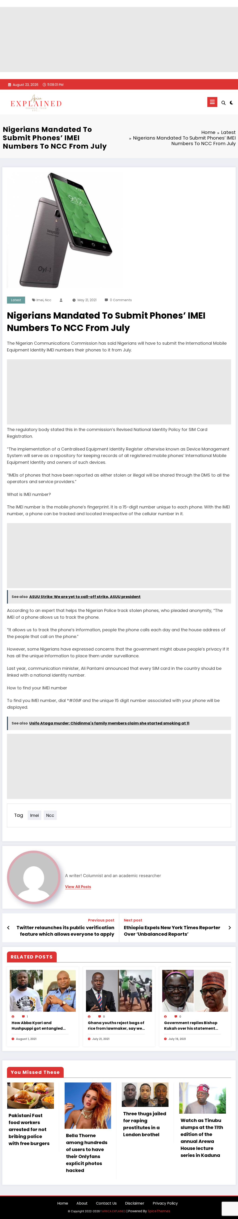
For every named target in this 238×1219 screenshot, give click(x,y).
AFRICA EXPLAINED (114, 1211)
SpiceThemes (159, 1211)
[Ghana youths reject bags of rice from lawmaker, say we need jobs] (119, 990)
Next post (133, 920)
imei (39, 300)
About (82, 1203)
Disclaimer (134, 1203)
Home (62, 1203)
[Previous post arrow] (8, 928)
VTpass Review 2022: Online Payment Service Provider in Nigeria (201, 1121)
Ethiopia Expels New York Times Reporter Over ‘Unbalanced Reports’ (172, 930)
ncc (48, 300)
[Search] (223, 103)
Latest (16, 300)
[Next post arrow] (229, 928)
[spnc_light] (231, 102)
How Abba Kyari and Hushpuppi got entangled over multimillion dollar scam (37, 1025)
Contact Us (106, 1203)
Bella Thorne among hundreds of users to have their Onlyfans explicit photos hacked (29, 1153)
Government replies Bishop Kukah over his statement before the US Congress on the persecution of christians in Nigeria (190, 1025)
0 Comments (121, 300)
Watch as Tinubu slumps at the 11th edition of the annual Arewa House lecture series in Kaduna (144, 1138)
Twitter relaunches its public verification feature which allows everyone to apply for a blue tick (65, 931)
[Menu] (212, 102)
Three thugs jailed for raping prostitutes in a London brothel (87, 1124)
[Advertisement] (119, 39)
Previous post (101, 920)
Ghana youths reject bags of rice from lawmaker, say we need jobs (116, 1025)
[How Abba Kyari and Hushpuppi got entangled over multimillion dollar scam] (43, 990)
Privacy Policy (165, 1203)
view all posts (78, 887)
